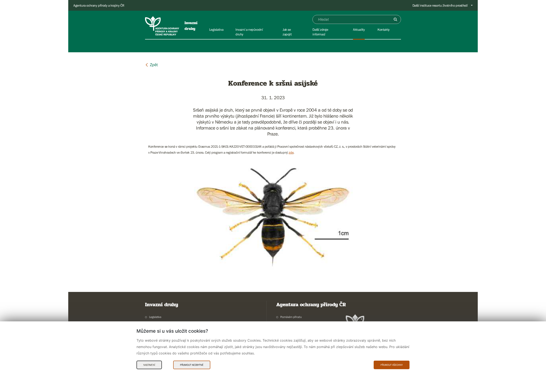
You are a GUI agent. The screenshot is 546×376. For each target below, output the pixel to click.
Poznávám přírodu (291, 317)
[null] (151, 64)
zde (291, 152)
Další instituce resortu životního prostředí (440, 5)
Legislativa (155, 317)
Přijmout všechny (391, 364)
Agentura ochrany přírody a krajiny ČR (98, 5)
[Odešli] (395, 19)
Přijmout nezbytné (191, 364)
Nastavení (149, 364)
